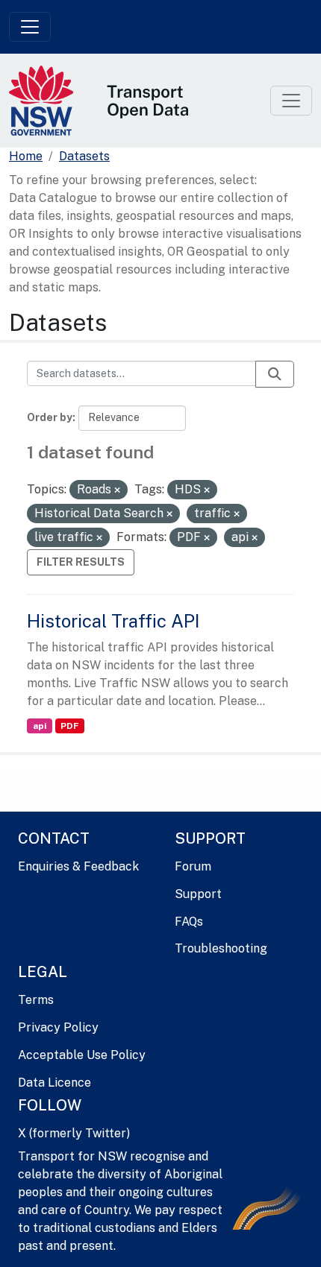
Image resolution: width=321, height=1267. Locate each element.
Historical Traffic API (113, 620)
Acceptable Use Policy (82, 1055)
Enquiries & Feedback (78, 866)
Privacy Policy (58, 1027)
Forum (193, 866)
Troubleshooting (221, 948)
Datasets (84, 156)
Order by (49, 417)
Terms (36, 1000)
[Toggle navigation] (30, 27)
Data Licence (54, 1082)
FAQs (189, 921)
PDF (69, 726)
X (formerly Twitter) (74, 1133)
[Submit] (274, 374)
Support (198, 894)
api (39, 726)
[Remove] (117, 490)
